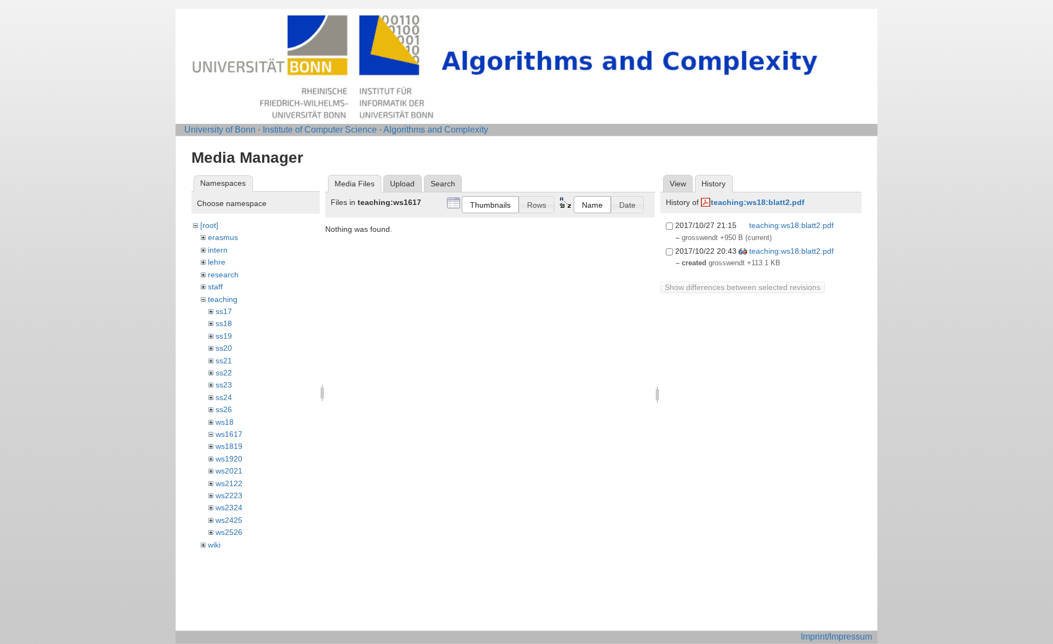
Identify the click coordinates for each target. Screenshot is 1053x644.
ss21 (224, 360)
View (678, 183)
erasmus (223, 237)
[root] (209, 225)
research (223, 274)
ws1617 (229, 434)
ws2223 (229, 495)
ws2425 (229, 520)
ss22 (224, 372)
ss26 (224, 409)
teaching (222, 299)
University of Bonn (220, 129)
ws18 (225, 422)
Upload (402, 183)
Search (443, 183)
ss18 (224, 323)
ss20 (224, 348)
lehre (216, 262)
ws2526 (229, 532)
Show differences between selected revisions (742, 287)
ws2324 (229, 507)
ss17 (224, 311)
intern (218, 250)
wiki (214, 544)
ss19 (224, 336)
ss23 (224, 384)
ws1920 (229, 458)
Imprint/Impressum (836, 636)
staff (215, 286)
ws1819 (229, 446)
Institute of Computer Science (320, 129)
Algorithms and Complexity (435, 129)
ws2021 (229, 470)
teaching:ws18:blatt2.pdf (758, 202)
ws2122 (229, 483)
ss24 (224, 397)
